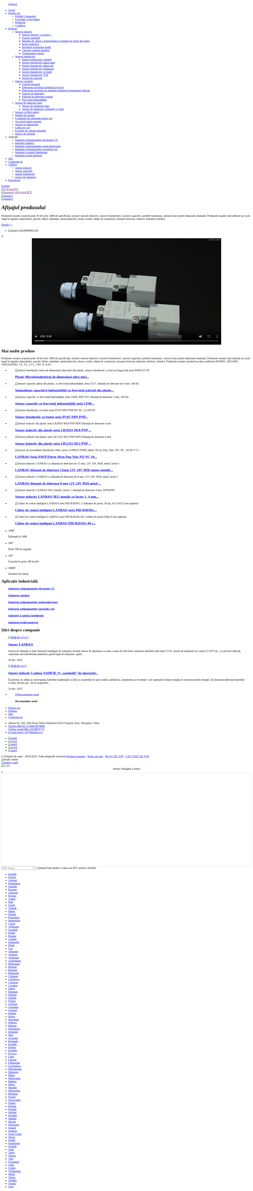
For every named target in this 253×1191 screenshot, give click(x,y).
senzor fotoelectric (25, 174)
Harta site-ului (95, 756)
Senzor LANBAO (20, 644)
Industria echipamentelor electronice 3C (36, 140)
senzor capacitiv (24, 170)
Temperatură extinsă (33, 53)
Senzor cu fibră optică (27, 112)
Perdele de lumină (25, 115)
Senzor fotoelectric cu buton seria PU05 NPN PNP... (51, 417)
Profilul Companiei (25, 16)
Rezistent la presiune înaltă (36, 47)
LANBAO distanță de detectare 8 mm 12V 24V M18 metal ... (58, 483)
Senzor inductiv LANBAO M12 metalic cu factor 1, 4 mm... (57, 496)
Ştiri (10, 158)
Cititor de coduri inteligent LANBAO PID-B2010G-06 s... (55, 523)
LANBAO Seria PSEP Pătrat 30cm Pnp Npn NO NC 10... (56, 457)
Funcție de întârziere (33, 93)
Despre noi (14, 13)
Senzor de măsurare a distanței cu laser (43, 109)
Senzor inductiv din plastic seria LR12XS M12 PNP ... (53, 443)
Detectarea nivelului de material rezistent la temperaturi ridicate (56, 90)
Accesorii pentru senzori (28, 121)
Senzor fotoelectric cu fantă (37, 71)
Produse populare (75, 756)
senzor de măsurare (25, 177)
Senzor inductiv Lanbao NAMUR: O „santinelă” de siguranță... (53, 673)
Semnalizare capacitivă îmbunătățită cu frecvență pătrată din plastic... (64, 390)
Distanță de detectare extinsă (37, 96)
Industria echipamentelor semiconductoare (38, 146)
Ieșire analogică (30, 44)
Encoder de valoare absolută (30, 130)
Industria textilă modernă (28, 155)
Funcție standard (31, 37)
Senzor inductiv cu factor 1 (36, 34)
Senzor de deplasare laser (35, 106)
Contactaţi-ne (15, 161)
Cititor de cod (22, 127)
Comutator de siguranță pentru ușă (33, 118)
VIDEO (12, 164)
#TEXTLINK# (214, 239)
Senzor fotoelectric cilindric (37, 59)
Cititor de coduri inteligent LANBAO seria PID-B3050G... (56, 510)
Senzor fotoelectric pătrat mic (38, 65)
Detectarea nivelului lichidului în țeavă (43, 87)
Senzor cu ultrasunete (26, 124)
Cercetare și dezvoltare (27, 19)
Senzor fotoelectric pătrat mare (38, 62)
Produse (12, 28)
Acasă (11, 10)
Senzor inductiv (23, 31)
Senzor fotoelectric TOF (35, 75)
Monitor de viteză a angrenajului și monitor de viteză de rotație (56, 41)
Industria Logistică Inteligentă (31, 152)
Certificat (20, 25)
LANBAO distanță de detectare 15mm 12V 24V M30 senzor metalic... (64, 470)
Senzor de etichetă (25, 133)
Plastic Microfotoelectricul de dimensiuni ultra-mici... (52, 377)
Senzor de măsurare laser (28, 102)
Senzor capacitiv (24, 81)
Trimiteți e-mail (9, 762)
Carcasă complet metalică (36, 50)
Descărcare (14, 180)
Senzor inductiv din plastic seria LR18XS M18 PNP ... (53, 430)
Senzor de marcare (32, 78)
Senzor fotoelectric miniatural (38, 68)
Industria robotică (24, 143)
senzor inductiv (23, 167)
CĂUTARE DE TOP (137, 756)
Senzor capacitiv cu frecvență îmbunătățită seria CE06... (54, 403)
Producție (20, 22)
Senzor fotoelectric (25, 56)
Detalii (6, 224)
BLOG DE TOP (114, 756)
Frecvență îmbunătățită (34, 99)
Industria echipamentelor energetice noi (36, 149)
